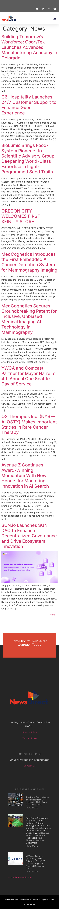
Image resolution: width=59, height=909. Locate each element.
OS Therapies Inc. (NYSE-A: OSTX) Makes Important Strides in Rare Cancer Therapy (29, 424)
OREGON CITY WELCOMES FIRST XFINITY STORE (20, 216)
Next (54, 614)
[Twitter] (28, 905)
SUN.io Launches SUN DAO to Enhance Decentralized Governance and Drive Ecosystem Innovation (29, 536)
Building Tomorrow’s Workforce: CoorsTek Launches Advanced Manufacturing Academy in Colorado (29, 47)
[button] (54, 18)
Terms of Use (30, 738)
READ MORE (32, 808)
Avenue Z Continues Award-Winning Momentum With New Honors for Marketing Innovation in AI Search (25, 475)
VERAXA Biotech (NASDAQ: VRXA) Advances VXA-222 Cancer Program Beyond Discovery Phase (35, 862)
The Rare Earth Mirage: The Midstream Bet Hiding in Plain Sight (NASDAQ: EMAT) (37, 801)
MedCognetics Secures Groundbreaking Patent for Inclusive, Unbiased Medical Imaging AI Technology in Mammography (29, 319)
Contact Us (30, 765)
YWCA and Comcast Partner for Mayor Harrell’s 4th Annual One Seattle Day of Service (28, 376)
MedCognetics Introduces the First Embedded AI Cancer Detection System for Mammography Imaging (29, 262)
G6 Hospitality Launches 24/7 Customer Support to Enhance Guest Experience (28, 104)
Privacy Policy (29, 732)
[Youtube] (34, 905)
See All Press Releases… (21, 877)
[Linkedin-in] (31, 905)
